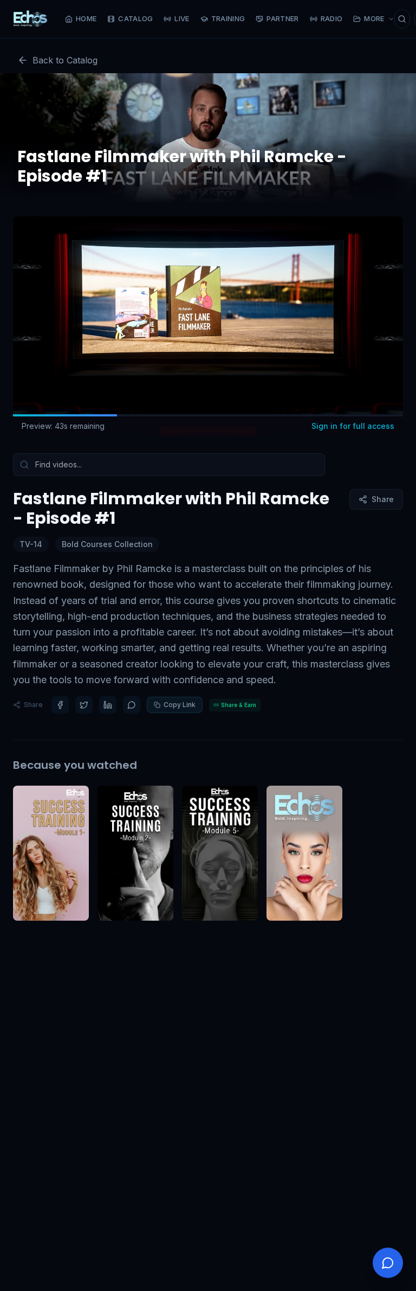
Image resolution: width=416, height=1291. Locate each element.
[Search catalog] (402, 19)
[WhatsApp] (131, 705)
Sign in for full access (352, 426)
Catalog (135, 18)
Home (86, 18)
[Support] (388, 1263)
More (374, 18)
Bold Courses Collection (107, 544)
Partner (282, 18)
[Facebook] (60, 705)
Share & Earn (238, 705)
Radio (332, 18)
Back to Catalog (65, 60)
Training (228, 18)
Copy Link (180, 705)
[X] (84, 705)
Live (181, 18)
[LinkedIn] (107, 705)
